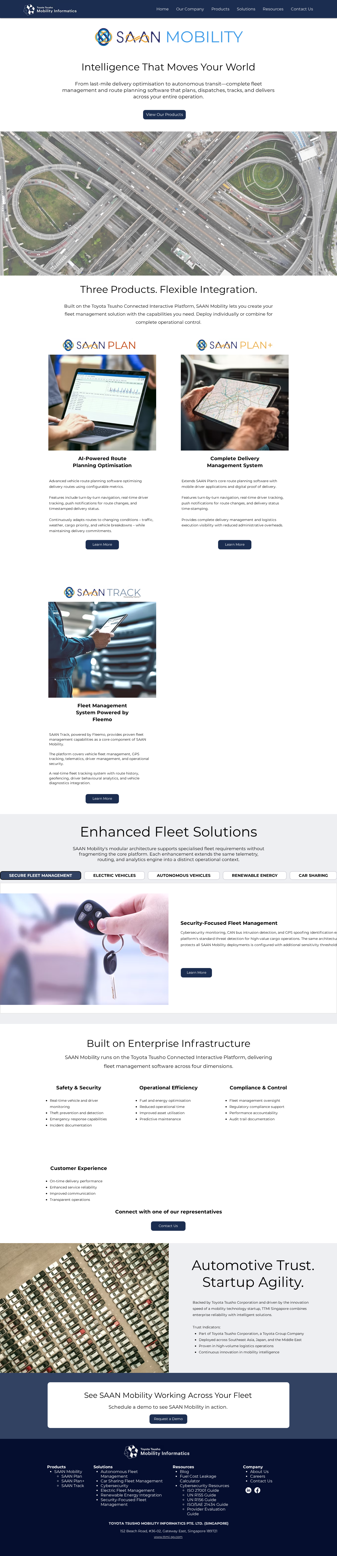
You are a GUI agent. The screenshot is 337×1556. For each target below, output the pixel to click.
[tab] (40, 875)
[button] (190, 9)
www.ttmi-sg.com (168, 1537)
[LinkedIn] (248, 1490)
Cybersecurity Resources (204, 1485)
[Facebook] (257, 1490)
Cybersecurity (114, 1485)
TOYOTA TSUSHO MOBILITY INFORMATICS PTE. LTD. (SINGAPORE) (168, 1523)
